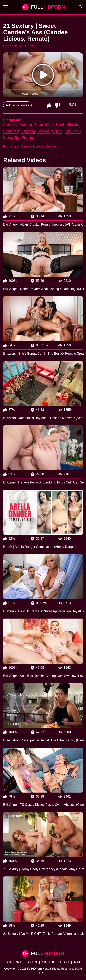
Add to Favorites (17, 105)
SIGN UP (48, 962)
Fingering (28, 131)
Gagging (43, 131)
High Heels (73, 131)
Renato (51, 146)
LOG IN (31, 962)
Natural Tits (11, 137)
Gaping (57, 131)
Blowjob (74, 124)
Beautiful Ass (43, 124)
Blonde (60, 124)
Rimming (28, 137)
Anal (6, 124)
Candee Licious (32, 146)
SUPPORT (13, 962)
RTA (77, 962)
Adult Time (26, 46)
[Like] (49, 105)
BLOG (64, 962)
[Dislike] (57, 105)
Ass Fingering (22, 124)
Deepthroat (11, 131)
